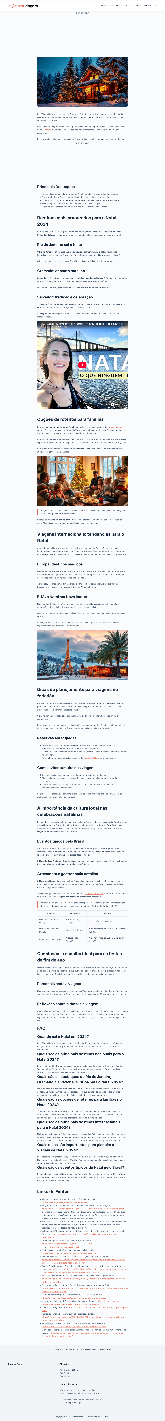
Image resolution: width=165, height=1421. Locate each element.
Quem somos (136, 6)
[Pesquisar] (156, 6)
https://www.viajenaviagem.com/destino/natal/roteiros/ (67, 1244)
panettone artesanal (94, 893)
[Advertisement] (82, 32)
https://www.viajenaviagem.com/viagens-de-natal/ (65, 1202)
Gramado (47, 130)
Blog (111, 6)
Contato (147, 6)
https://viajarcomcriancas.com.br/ (65, 1247)
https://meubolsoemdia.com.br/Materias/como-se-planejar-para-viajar (74, 1298)
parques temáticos (116, 427)
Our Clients (65, 1373)
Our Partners (65, 1376)
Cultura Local (122, 6)
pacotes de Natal (91, 758)
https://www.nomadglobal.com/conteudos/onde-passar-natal (70, 1253)
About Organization (69, 1370)
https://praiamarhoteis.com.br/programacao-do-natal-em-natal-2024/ (74, 1326)
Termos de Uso (105, 1349)
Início (103, 6)
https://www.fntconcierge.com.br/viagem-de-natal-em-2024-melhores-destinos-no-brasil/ (83, 1209)
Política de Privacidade (86, 1349)
